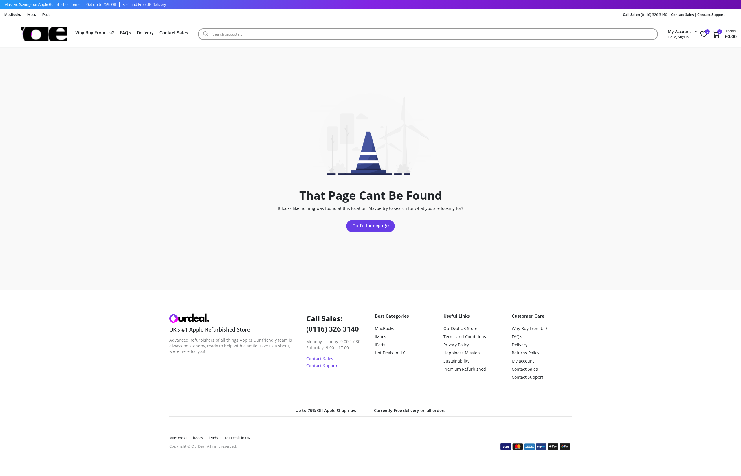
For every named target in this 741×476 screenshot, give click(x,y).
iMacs (31, 15)
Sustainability (456, 361)
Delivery (145, 33)
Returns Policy (525, 353)
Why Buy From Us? (94, 33)
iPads (46, 15)
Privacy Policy (456, 344)
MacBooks (12, 15)
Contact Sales (682, 14)
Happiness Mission (461, 353)
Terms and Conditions (464, 336)
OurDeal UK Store (460, 328)
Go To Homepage (370, 225)
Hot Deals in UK (390, 353)
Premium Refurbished (464, 369)
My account (523, 361)
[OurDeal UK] (44, 34)
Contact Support (711, 14)
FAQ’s (125, 33)
